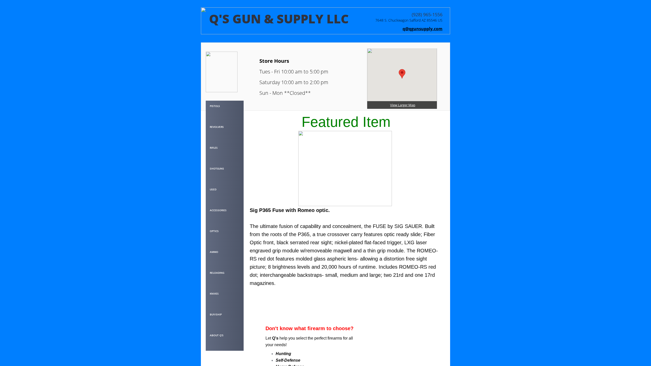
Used (213, 189)
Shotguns (217, 168)
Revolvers (217, 127)
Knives (214, 293)
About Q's (217, 335)
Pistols (215, 106)
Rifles (214, 147)
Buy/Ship (216, 314)
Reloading (217, 272)
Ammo (214, 252)
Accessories (218, 210)
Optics (214, 231)
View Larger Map (402, 105)
